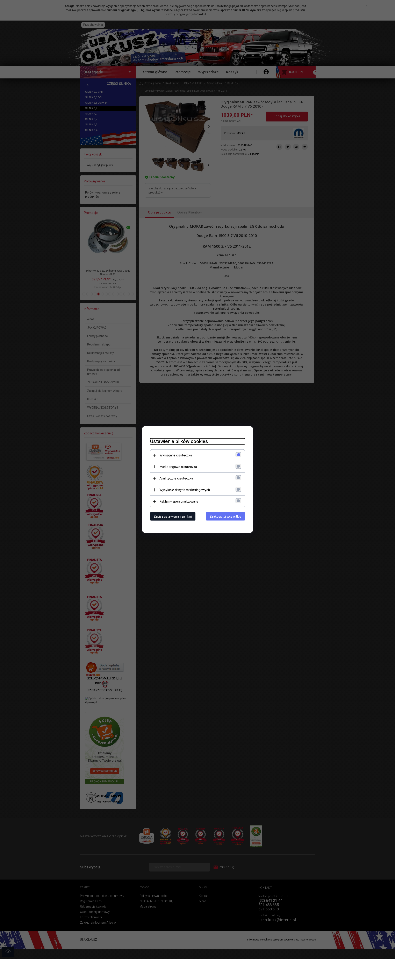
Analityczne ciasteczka (176, 478)
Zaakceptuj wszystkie (225, 516)
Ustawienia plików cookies (179, 441)
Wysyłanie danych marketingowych (184, 490)
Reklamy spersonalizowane (178, 501)
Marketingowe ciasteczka (178, 467)
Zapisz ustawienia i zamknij (173, 516)
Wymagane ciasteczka (175, 455)
